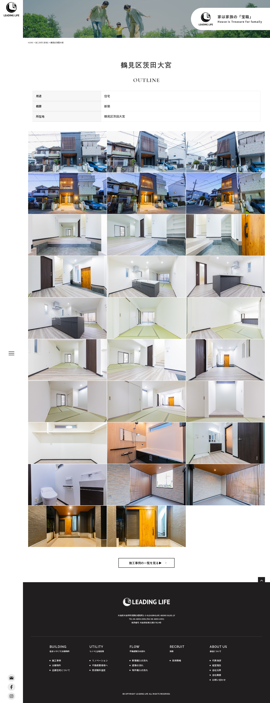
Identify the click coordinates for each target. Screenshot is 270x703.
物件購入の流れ (140, 670)
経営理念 (216, 665)
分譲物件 (56, 665)
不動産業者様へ (100, 665)
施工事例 (56, 660)
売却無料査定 (99, 670)
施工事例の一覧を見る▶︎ (145, 563)
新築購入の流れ (140, 660)
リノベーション (100, 660)
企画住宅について (61, 670)
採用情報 (176, 660)
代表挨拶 (216, 660)
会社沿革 (216, 670)
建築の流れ (137, 665)
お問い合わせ (219, 679)
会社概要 (216, 675)
